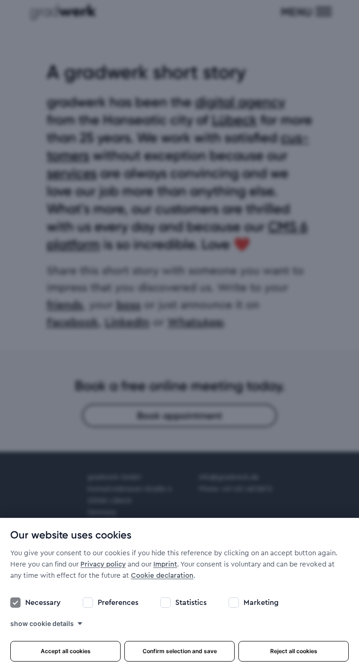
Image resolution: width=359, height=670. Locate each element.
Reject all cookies (293, 651)
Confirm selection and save (180, 651)
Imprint (165, 564)
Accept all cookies (66, 651)
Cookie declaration (162, 575)
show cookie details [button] (42, 623)
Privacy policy (103, 564)
